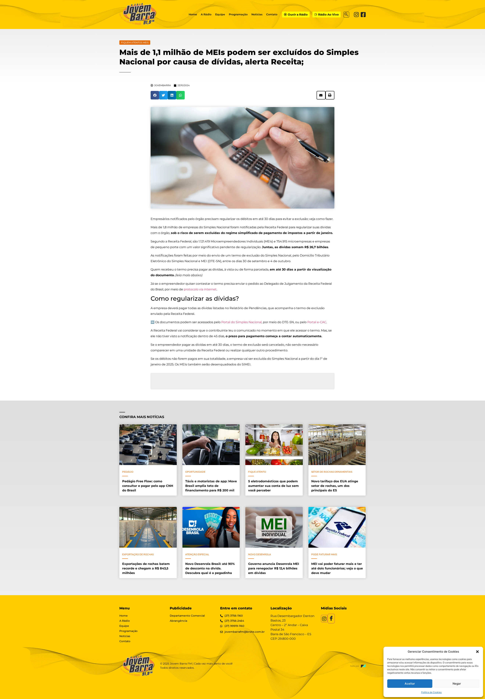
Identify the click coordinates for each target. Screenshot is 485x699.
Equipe (220, 14)
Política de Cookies (431, 692)
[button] (477, 652)
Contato (271, 14)
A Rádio (206, 14)
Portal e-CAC (316, 322)
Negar (457, 683)
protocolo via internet (200, 289)
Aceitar (410, 683)
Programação (238, 14)
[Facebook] (363, 14)
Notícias (256, 14)
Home (193, 14)
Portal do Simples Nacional (241, 322)
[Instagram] (356, 14)
